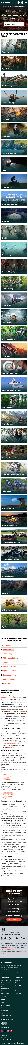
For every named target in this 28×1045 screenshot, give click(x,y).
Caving (4, 170)
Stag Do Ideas (8, 11)
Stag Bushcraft (9, 875)
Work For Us (18, 993)
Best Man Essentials (6, 993)
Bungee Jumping (8, 103)
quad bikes (20, 697)
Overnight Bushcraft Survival (12, 458)
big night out (19, 760)
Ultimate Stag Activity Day (11, 542)
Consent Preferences (6, 1015)
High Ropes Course (8, 339)
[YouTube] (11, 1031)
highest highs (10, 711)
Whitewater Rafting (9, 610)
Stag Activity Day (8, 508)
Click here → (20, 8)
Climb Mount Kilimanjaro (10, 204)
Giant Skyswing (7, 289)
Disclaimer (4, 1037)
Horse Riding (6, 356)
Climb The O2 (6, 221)
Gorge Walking (7, 322)
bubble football (12, 697)
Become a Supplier (6, 1013)
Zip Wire (5, 627)
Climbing (5, 238)
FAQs (19, 911)
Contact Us (3, 974)
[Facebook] (8, 1031)
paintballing (4, 697)
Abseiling (5, 52)
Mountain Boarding (8, 794)
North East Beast (8, 441)
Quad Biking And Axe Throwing (13, 475)
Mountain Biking (7, 407)
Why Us (17, 982)
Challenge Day (7, 187)
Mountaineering (7, 424)
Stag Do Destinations (6, 980)
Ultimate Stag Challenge (10, 559)
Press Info (3, 1008)
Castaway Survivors (9, 153)
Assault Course (7, 69)
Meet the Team (19, 988)
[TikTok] (5, 1031)
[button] (22, 2)
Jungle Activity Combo (10, 373)
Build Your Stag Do (14, 919)
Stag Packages (5, 991)
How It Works (18, 985)
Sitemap (3, 1002)
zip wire (14, 740)
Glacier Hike (6, 306)
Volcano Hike (6, 593)
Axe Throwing (7, 86)
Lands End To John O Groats (11, 390)
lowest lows (22, 711)
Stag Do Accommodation (5, 987)
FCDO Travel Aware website (8, 949)
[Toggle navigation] (25, 2)
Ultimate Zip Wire (8, 576)
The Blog (3, 996)
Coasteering (6, 255)
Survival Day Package (9, 525)
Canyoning (6, 136)
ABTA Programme (5, 1005)
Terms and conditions (6, 1039)
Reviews (17, 990)
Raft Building (6, 492)
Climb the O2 (10, 747)
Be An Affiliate (4, 1010)
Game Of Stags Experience (11, 272)
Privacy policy (4, 1035)
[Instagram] (2, 1031)
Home (2, 11)
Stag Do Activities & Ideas (6, 983)
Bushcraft (5, 120)
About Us (17, 980)
